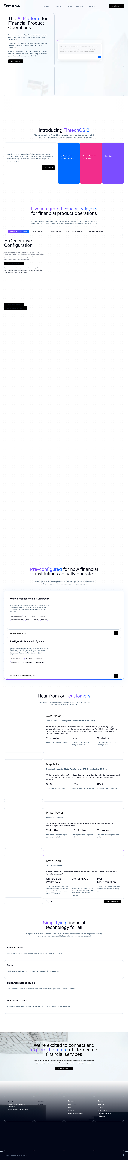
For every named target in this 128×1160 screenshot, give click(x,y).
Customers (41, 1101)
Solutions (10, 1101)
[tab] (18, 231)
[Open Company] (96, 6)
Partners (40, 1104)
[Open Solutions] (50, 6)
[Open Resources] (84, 6)
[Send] (99, 57)
